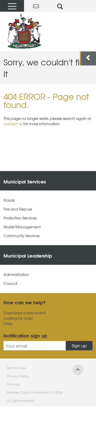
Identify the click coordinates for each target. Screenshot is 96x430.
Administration (16, 274)
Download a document (24, 312)
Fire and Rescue (17, 209)
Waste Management (22, 226)
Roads (9, 200)
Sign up (79, 345)
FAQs (7, 323)
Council (10, 283)
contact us (12, 123)
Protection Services (20, 218)
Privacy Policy (18, 376)
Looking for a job (18, 318)
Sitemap (13, 384)
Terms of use (16, 368)
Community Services (21, 235)
